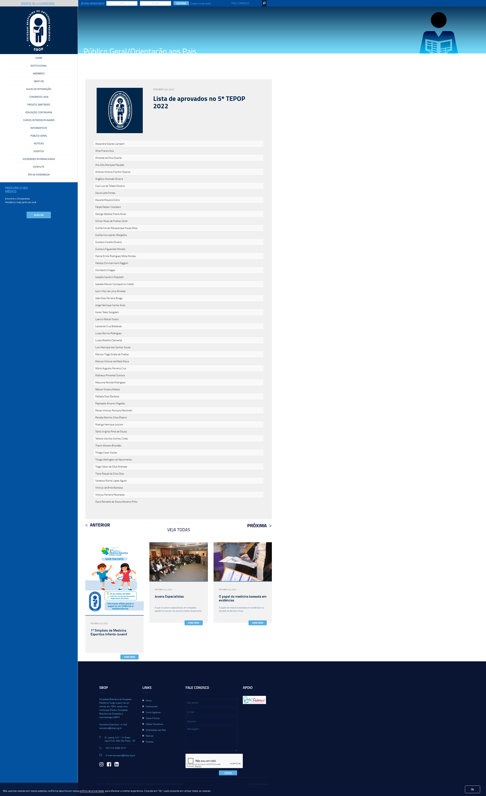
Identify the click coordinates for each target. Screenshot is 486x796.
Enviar (228, 773)
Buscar (39, 215)
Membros (39, 73)
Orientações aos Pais (156, 730)
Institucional (39, 65)
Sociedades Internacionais (39, 159)
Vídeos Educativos (154, 724)
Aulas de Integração (38, 89)
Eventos (39, 151)
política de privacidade (92, 791)
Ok (472, 789)
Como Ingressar (153, 712)
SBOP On (39, 81)
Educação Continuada (38, 112)
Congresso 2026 (38, 96)
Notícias (39, 143)
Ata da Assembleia (39, 174)
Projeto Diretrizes (38, 104)
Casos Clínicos (153, 718)
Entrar (181, 3)
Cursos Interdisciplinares (39, 120)
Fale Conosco (240, 3)
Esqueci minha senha (200, 3)
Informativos (38, 128)
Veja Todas (178, 529)
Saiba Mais (129, 656)
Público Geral (38, 135)
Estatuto (38, 166)
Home (38, 58)
